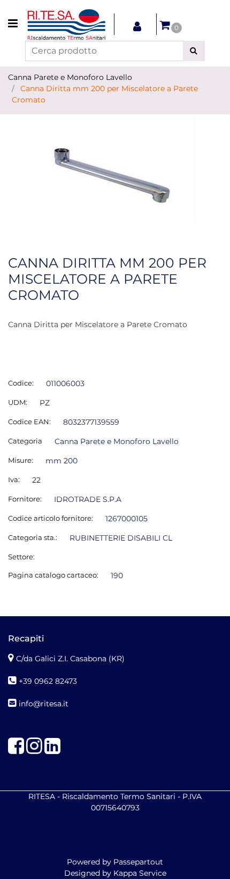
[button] (194, 51)
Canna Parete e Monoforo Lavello (70, 77)
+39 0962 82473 (48, 681)
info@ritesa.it (43, 703)
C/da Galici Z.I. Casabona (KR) (70, 658)
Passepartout (138, 862)
